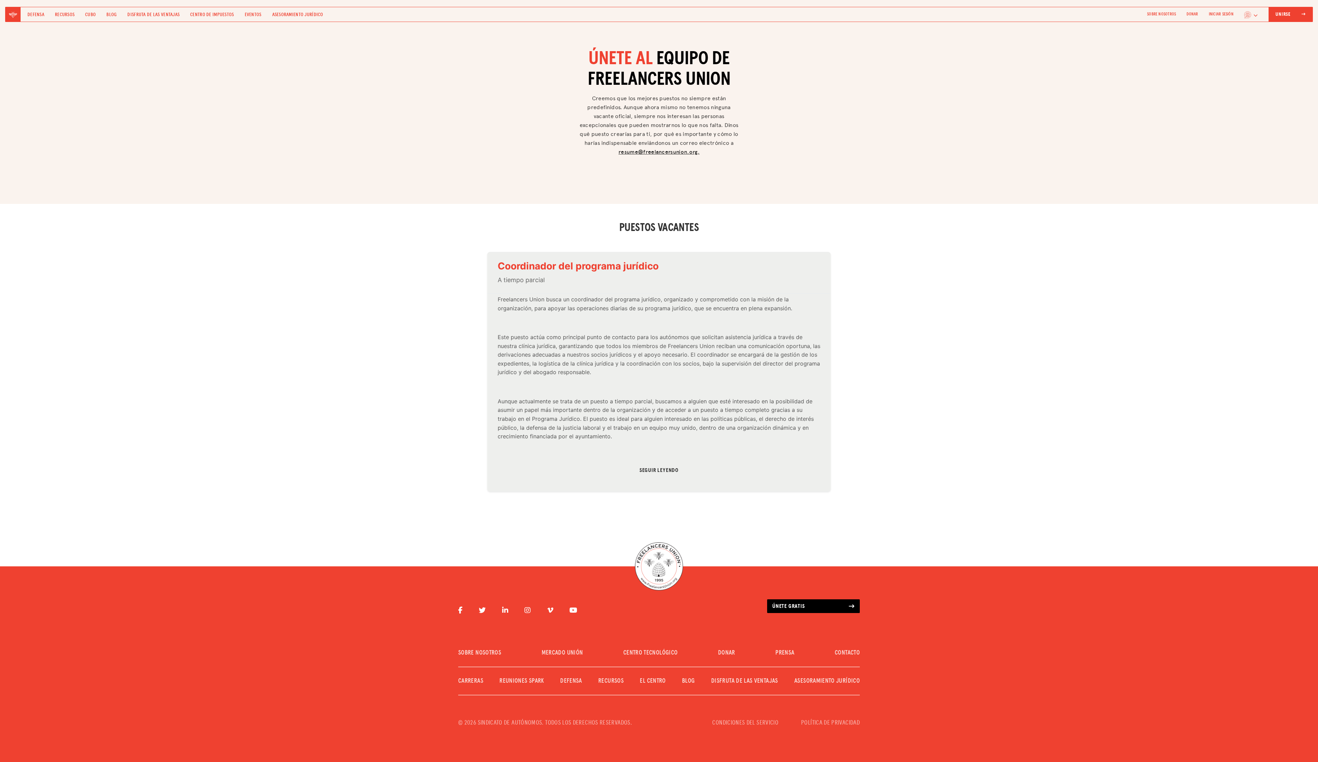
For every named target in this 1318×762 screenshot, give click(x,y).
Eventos (253, 14)
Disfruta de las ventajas (153, 14)
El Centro (653, 681)
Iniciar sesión (1221, 14)
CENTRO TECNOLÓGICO (650, 653)
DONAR (1192, 14)
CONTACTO (847, 653)
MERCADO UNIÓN (562, 653)
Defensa (35, 14)
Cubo (90, 14)
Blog (111, 14)
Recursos (64, 14)
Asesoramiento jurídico (297, 14)
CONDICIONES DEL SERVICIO (745, 723)
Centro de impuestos (212, 14)
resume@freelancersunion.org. (659, 151)
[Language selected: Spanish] (1251, 14)
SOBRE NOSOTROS (1161, 14)
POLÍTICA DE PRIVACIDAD (830, 723)
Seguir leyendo (659, 470)
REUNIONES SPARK (521, 681)
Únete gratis (788, 606)
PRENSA (784, 653)
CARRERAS (470, 681)
